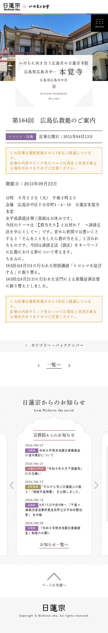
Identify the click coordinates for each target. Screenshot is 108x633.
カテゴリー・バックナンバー (57, 345)
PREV (38, 365)
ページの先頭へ (54, 585)
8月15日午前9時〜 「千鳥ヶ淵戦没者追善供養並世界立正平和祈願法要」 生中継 (53, 509)
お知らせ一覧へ (54, 545)
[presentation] (12, 485)
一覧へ (54, 365)
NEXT (69, 365)
